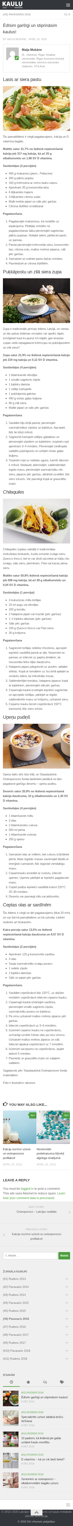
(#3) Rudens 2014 (14, 1294)
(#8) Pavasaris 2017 (16, 1334)
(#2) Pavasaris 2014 (16, 1286)
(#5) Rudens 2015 (14, 1310)
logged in (27, 1188)
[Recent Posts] (11, 1382)
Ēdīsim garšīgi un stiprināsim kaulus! (44, 1397)
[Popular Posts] (28, 1382)
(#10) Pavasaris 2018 (16, 1350)
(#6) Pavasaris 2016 (17, 14)
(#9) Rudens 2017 (14, 1342)
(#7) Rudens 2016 (14, 1326)
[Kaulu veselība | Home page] (16, 5)
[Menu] (68, 5)
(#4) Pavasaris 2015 (16, 1302)
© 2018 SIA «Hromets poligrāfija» (36, 1521)
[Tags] (61, 1382)
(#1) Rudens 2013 (14, 1278)
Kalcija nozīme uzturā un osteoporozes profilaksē (16, 1153)
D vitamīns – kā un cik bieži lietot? (42, 1459)
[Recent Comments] (45, 1382)
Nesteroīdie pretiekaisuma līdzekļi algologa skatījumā (50, 1153)
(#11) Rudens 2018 (15, 1358)
